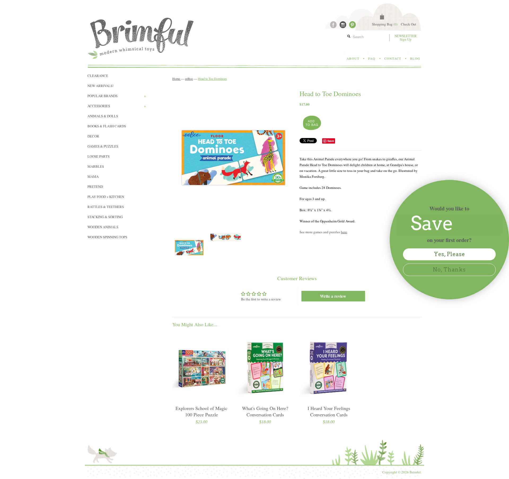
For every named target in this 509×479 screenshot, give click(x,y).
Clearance (97, 75)
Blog (415, 58)
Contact (392, 58)
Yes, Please (449, 254)
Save (330, 141)
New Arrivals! (100, 85)
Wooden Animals (102, 227)
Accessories (116, 105)
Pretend (95, 186)
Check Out (408, 24)
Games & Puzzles (102, 146)
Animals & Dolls (102, 116)
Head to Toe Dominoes (212, 78)
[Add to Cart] (311, 123)
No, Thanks (449, 269)
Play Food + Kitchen (105, 196)
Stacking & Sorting (105, 216)
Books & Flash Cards (106, 126)
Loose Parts (98, 156)
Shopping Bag (384, 24)
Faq (371, 58)
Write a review (333, 296)
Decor (93, 136)
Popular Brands (116, 95)
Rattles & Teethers (105, 206)
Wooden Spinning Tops (107, 237)
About (352, 58)
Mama (93, 176)
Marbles (95, 166)
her (343, 232)
